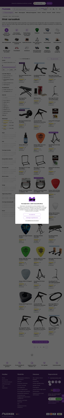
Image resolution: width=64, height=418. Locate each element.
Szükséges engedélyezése (32, 217)
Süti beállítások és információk (32, 220)
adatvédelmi (42, 209)
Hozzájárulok (32, 214)
